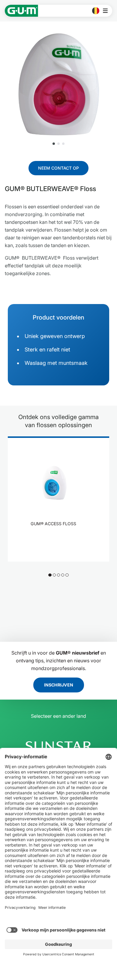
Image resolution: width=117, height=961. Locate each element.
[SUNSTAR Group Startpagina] (58, 746)
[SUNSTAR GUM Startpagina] (21, 11)
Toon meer (55, 539)
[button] (53, 143)
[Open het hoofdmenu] (107, 11)
